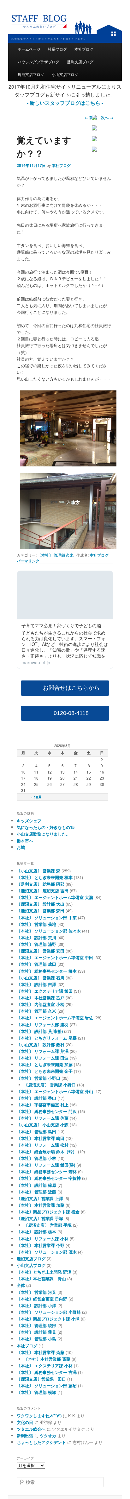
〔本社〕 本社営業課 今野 (40, 1245)
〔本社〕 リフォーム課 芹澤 (42, 1051)
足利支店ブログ (80, 61)
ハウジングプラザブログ (38, 61)
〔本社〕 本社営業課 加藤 (40, 1205)
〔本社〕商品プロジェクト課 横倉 (48, 1212)
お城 (21, 847)
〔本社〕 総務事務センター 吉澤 (47, 1372)
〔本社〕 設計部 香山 (36, 1098)
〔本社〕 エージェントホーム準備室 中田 (55, 957)
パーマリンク (28, 561)
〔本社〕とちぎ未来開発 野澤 (44, 1272)
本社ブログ (83, 49)
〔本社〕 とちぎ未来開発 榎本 (45, 877)
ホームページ (29, 49)
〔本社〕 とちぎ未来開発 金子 (45, 1071)
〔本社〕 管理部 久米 (56, 555)
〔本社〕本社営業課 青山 (41, 1278)
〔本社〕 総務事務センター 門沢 (47, 1111)
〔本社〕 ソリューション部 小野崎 (49, 1312)
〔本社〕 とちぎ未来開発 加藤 (45, 1064)
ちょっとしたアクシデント (41, 1442)
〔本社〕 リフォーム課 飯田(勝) (46, 1165)
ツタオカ (48, 1436)
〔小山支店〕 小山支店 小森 (42, 1125)
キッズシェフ (29, 821)
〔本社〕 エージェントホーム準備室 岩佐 (55, 1018)
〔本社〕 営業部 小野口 (38, 1078)
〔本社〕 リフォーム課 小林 (42, 1239)
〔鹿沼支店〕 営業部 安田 (40, 951)
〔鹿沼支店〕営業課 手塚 (40, 1218)
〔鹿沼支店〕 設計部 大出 (40, 904)
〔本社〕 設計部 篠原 (36, 1185)
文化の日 (25, 1422)
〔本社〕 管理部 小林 (36, 1158)
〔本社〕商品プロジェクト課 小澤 (48, 1319)
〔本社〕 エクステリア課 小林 (45, 1366)
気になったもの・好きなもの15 (45, 827)
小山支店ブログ (65, 74)
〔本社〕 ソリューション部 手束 (47, 917)
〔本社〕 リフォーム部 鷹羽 (42, 1024)
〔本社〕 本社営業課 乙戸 (40, 998)
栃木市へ (25, 841)
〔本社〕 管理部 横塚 (36, 1392)
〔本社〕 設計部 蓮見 (36, 1332)
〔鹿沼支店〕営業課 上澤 (40, 1198)
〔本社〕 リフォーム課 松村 (42, 1145)
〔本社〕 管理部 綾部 (36, 1325)
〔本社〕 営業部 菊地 (36, 924)
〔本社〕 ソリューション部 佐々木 (49, 931)
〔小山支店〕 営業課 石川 (40, 978)
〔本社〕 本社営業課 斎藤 (40, 1352)
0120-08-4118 (71, 713)
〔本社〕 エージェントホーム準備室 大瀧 (55, 897)
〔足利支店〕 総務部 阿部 (40, 884)
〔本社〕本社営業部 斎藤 (47, 1359)
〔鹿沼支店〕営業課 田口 (41, 1379)
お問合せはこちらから (71, 688)
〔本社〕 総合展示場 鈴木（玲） (47, 1151)
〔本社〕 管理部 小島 (36, 1339)
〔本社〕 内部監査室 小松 (40, 1004)
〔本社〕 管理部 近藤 (36, 1192)
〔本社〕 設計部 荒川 (36, 937)
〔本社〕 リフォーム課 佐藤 (42, 1118)
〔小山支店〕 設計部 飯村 (40, 1044)
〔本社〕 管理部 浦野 (36, 944)
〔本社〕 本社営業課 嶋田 (40, 1138)
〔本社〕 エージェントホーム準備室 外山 (55, 1091)
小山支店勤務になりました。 (43, 834)
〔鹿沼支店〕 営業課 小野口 (50, 1085)
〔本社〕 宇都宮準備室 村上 (42, 1105)
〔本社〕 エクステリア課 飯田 (45, 991)
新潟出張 (25, 1436)
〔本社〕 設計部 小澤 (36, 1305)
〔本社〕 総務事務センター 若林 (47, 1171)
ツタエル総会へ (31, 1429)
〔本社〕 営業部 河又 (36, 1292)
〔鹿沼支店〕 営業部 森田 (40, 911)
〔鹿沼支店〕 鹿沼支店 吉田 (42, 891)
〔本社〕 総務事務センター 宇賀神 (49, 1178)
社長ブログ (57, 49)
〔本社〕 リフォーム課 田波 (42, 1058)
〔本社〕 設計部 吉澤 (36, 984)
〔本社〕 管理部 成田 (36, 964)
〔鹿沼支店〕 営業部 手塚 (48, 1225)
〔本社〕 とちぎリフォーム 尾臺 (47, 1038)
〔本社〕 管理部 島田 (36, 1132)
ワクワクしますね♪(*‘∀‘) (39, 1416)
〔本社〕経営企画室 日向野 (42, 1299)
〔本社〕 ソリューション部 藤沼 (47, 1385)
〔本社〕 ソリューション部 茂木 (47, 1252)
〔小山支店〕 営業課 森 (38, 871)
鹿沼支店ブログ (31, 74)
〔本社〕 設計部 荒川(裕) (40, 1031)
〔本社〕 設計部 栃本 (36, 1232)
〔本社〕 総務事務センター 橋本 (47, 971)
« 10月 (36, 797)
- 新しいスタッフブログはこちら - (65, 102)
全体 (21, 1285)
